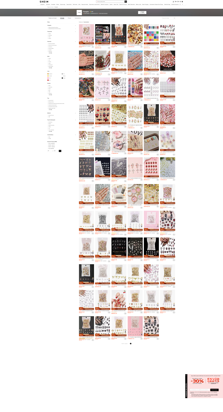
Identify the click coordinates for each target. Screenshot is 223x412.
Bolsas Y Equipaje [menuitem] (145, 4)
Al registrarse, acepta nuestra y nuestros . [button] (203, 392)
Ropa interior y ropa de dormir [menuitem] (94, 4)
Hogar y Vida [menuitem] (116, 4)
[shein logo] (44, 1)
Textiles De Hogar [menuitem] (167, 4)
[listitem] (86, 13)
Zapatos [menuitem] (111, 4)
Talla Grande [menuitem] (75, 4)
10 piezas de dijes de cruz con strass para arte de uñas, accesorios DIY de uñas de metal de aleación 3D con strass (135, 178)
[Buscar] (126, 2)
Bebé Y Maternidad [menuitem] (131, 4)
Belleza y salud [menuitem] (138, 4)
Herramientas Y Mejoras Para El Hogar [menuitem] (156, 4)
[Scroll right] (182, 4)
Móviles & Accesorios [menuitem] (175, 4)
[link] (176, 1)
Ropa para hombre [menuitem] (85, 4)
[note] (86, 43)
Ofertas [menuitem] (57, 4)
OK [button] (60, 150)
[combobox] (85, 22)
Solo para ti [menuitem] (48, 4)
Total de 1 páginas (124, 343)
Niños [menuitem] (79, 4)
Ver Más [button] (50, 67)
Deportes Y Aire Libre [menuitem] (123, 4)
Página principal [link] (50, 7)
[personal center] (173, 1)
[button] (180, 1)
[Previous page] (129, 343)
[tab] (53, 18)
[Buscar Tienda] (174, 18)
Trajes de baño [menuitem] (69, 4)
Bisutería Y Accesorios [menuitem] (104, 4)
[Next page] (132, 343)
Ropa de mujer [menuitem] (62, 4)
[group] (61, 27)
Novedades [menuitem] (53, 4)
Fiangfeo (86, 11)
